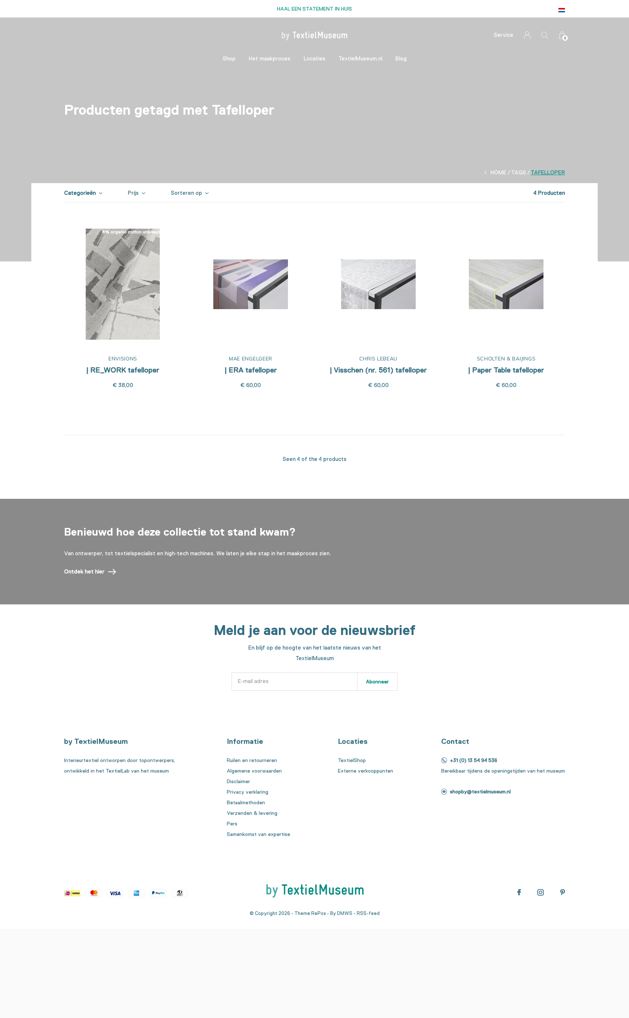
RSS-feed (368, 913)
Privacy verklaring (247, 792)
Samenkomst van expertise (258, 834)
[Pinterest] (562, 892)
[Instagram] (540, 892)
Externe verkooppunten (365, 771)
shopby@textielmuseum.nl (480, 791)
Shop (229, 59)
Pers (232, 823)
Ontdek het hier (84, 572)
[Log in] (527, 35)
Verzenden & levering (252, 813)
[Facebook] (519, 892)
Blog (401, 59)
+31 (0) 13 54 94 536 (473, 760)
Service (503, 35)
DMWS (344, 913)
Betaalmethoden (246, 802)
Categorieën (80, 193)
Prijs (133, 193)
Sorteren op (186, 193)
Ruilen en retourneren (252, 760)
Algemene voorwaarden (254, 771)
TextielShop (352, 760)
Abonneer (377, 681)
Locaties (314, 59)
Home (498, 172)
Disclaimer (238, 781)
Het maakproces (269, 59)
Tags (518, 172)
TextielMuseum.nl (360, 59)
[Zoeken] (544, 35)
